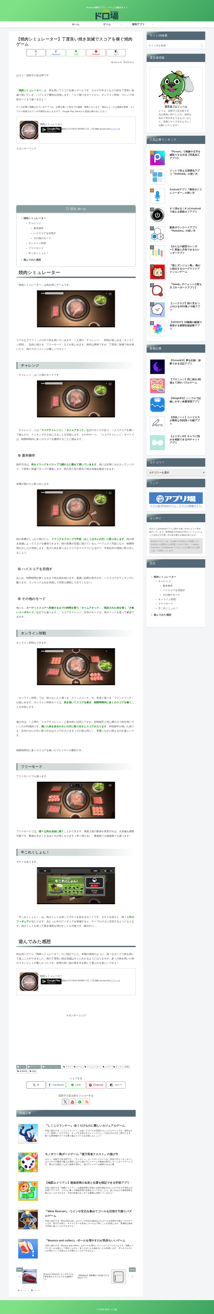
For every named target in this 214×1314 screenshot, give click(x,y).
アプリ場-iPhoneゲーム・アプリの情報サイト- (176, 506)
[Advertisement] (76, 173)
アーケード (35, 1067)
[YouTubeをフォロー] (72, 1102)
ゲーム (22, 1067)
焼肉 (34, 1071)
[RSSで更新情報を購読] (87, 1102)
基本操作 (39, 228)
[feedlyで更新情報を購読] (79, 1102)
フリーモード (36, 248)
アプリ (68, 1067)
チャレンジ (35, 223)
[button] (116, 52)
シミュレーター (93, 1067)
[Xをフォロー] (65, 1102)
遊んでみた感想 (32, 259)
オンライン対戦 (37, 243)
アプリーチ (115, 129)
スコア (108, 1067)
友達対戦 (23, 1071)
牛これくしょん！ (39, 253)
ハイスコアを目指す (45, 233)
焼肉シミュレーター (34, 218)
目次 (73, 208)
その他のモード (42, 238)
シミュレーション (52, 1067)
